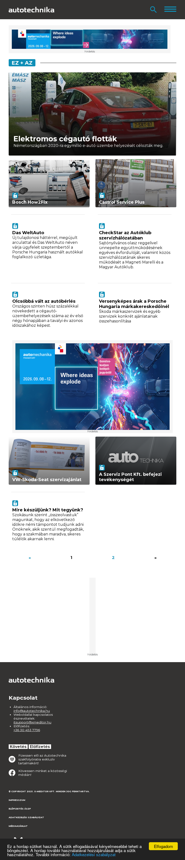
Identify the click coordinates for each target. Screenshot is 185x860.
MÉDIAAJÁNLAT (18, 826)
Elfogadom (163, 846)
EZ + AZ (22, 63)
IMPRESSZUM (17, 800)
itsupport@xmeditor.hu (32, 722)
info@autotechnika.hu (31, 711)
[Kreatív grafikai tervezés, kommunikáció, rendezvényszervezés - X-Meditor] (33, 838)
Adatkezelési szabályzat (94, 854)
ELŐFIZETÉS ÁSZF (20, 808)
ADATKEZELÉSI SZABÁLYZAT (26, 817)
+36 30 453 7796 (26, 730)
